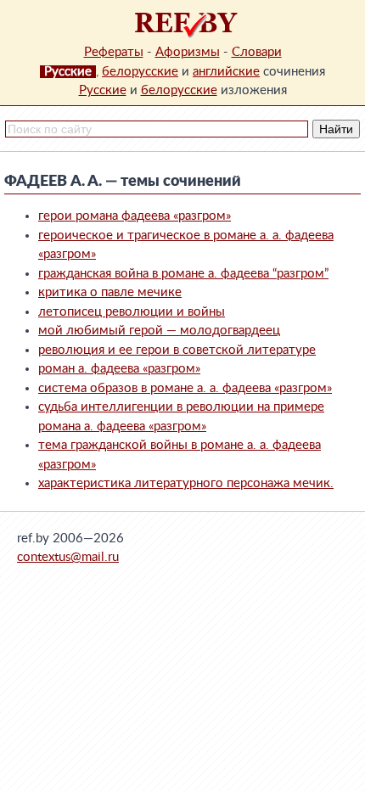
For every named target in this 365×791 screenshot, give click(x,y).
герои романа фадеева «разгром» (134, 216)
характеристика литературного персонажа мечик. (186, 483)
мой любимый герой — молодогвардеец (159, 330)
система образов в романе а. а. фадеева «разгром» (185, 388)
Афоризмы (187, 52)
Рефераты (113, 52)
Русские (102, 90)
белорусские (140, 71)
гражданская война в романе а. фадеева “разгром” (183, 273)
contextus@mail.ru (68, 557)
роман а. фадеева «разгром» (119, 368)
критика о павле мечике (110, 292)
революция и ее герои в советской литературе (177, 350)
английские (226, 71)
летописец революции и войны (131, 312)
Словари (257, 52)
